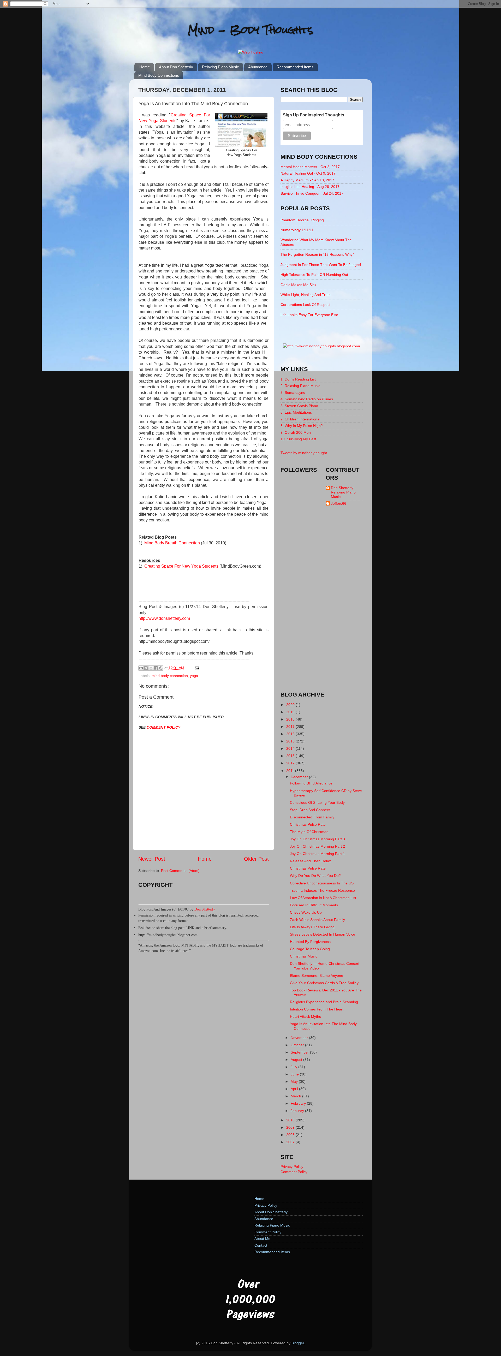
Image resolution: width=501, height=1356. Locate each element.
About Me (262, 1238)
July (294, 1067)
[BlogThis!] (145, 668)
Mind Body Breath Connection (172, 543)
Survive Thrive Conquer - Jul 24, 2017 (312, 193)
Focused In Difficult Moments (314, 905)
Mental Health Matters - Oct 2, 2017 (310, 167)
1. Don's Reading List (298, 379)
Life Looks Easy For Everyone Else (309, 315)
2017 (291, 726)
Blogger (297, 1343)
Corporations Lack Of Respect (305, 304)
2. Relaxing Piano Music (300, 386)
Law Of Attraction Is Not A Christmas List (323, 898)
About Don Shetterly (176, 67)
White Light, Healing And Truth (306, 295)
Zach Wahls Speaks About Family (317, 920)
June (295, 1074)
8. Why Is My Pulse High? (302, 426)
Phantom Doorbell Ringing (302, 220)
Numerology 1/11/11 (297, 230)
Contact (260, 1245)
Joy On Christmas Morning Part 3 (317, 839)
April (295, 1089)
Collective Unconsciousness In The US (322, 883)
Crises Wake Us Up (306, 912)
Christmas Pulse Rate (308, 824)
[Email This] (141, 668)
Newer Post (151, 859)
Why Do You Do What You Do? (315, 875)
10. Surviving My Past (298, 439)
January (298, 1111)
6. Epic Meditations (296, 412)
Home (144, 67)
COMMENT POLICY (163, 727)
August (297, 1059)
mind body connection (170, 676)
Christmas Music (303, 956)
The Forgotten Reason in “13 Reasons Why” (317, 254)
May (295, 1081)
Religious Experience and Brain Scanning (324, 1002)
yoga (194, 676)
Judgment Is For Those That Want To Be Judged (321, 265)
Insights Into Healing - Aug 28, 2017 (310, 187)
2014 (291, 748)
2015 (291, 741)
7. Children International (300, 419)
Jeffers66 (338, 503)
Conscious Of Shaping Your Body (317, 802)
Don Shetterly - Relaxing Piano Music (343, 492)
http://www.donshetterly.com (164, 618)
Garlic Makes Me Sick (298, 285)
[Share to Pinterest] (160, 668)
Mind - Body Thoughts (250, 30)
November (300, 1038)
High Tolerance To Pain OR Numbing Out (314, 274)
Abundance (257, 67)
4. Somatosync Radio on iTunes (307, 399)
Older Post (256, 859)
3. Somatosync (293, 392)
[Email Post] (196, 668)
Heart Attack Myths (305, 1016)
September (300, 1052)
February (299, 1103)
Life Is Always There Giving (312, 927)
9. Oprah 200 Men (296, 432)
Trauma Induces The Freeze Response (322, 890)
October (298, 1045)
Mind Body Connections (158, 75)
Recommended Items (295, 67)
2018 (291, 719)
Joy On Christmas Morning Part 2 (317, 846)
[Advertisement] (322, 603)
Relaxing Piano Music (220, 67)
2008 (291, 1135)
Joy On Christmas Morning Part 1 (317, 854)
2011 (290, 771)
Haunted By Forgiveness (310, 941)
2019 (291, 712)
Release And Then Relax (310, 861)
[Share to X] (150, 668)
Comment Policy (294, 1172)
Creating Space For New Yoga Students (181, 566)
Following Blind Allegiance (311, 783)
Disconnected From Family (312, 817)
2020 (291, 705)
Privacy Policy (292, 1166)
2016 (291, 734)
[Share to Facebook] (155, 668)
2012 (291, 763)
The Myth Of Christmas (309, 832)
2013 (291, 756)
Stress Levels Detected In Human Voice (322, 934)
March (296, 1096)
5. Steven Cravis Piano (299, 406)
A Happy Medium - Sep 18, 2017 (307, 180)
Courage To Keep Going (310, 949)
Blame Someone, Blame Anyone (316, 975)
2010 (291, 1120)
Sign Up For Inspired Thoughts (313, 115)
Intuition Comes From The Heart (316, 1009)
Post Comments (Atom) (180, 871)
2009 (291, 1127)
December (300, 777)
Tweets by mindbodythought (304, 453)
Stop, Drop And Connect (310, 810)
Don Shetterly (204, 909)
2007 (291, 1142)
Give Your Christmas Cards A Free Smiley (324, 983)
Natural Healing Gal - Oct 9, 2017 (308, 173)
